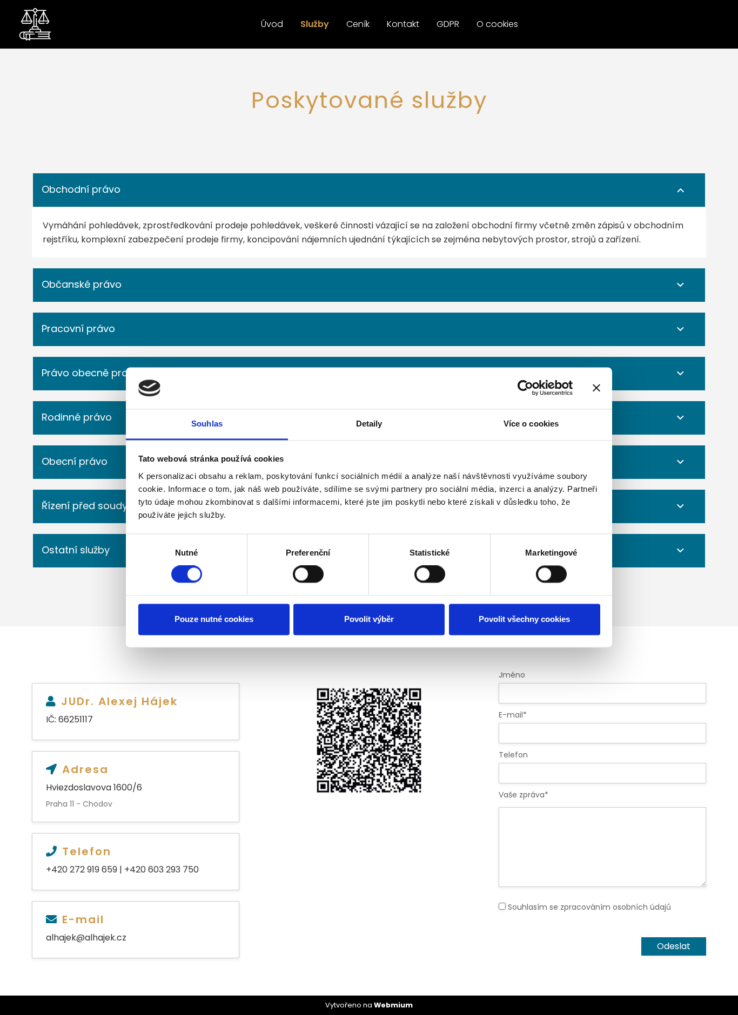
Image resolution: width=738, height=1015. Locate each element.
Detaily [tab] (369, 423)
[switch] (308, 574)
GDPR (448, 24)
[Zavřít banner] (596, 388)
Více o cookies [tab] (531, 423)
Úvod (272, 24)
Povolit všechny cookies (524, 619)
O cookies (497, 24)
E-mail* (513, 714)
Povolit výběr (369, 619)
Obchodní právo (81, 189)
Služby (314, 24)
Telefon (513, 754)
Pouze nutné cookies (214, 619)
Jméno (512, 674)
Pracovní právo (78, 328)
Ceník (358, 24)
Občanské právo (82, 284)
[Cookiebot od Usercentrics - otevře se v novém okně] (525, 388)
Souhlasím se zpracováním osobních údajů (589, 907)
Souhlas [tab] (207, 423)
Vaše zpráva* (523, 794)
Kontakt (403, 24)
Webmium (393, 1005)
